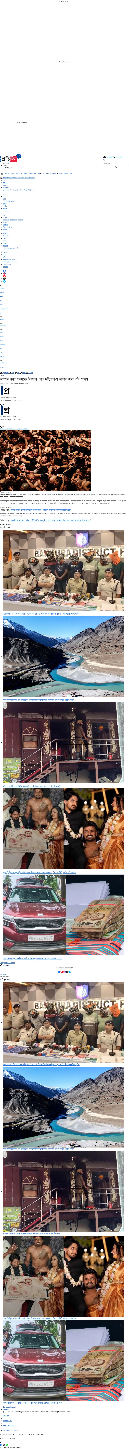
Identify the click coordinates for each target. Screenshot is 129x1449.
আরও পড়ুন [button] (3, 974)
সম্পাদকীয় (5, 246)
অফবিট (5, 206)
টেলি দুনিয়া (20, 220)
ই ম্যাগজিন (6, 236)
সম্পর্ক (13, 190)
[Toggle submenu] (1, 316)
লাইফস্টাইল (53, 173)
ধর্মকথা (5, 208)
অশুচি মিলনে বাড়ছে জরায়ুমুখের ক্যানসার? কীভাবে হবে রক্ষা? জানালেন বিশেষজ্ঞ (40, 510)
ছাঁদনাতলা (5, 267)
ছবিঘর (60, 173)
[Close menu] (0, 285)
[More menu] (127, 173)
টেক (25, 190)
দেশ (21, 173)
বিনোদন (45, 173)
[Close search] (104, 160)
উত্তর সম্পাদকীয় (14, 248)
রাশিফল (66, 173)
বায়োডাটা (5, 225)
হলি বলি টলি (6, 220)
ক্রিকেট (5, 201)
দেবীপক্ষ (7, 173)
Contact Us (7, 1421)
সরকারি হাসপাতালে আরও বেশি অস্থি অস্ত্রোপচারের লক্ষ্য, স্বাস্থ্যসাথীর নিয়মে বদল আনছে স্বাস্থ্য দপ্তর (50, 520)
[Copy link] (3, 404)
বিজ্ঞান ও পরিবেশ (7, 227)
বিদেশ (25, 173)
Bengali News (5, 963)
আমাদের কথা (6, 248)
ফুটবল (8, 201)
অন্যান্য (13, 201)
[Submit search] (116, 167)
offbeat (6, 1409)
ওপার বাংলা (6, 211)
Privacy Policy (8, 1425)
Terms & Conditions (10, 1430)
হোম (4, 180)
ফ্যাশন (16, 190)
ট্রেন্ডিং (5, 238)
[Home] (10, 157)
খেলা (39, 173)
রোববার (5, 252)
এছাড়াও (2, 367)
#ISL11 (5, 183)
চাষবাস (5, 229)
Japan (13, 963)
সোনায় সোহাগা (7, 264)
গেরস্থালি (31, 190)
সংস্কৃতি (15, 220)
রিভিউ (11, 220)
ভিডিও (5, 243)
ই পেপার (5, 233)
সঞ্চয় (71, 173)
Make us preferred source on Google (14, 429)
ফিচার (4, 254)
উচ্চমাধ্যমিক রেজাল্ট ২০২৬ (10, 262)
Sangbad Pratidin (9, 1407)
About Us (6, 1416)
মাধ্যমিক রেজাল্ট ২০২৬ (9, 259)
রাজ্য (17, 173)
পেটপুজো (21, 190)
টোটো (27, 190)
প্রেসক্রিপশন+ (32, 173)
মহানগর (12, 173)
